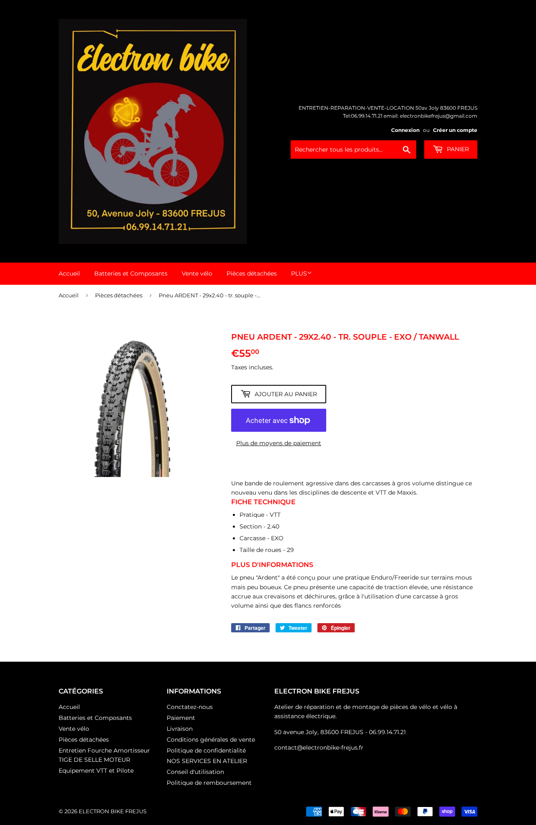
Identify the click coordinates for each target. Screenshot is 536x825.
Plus (299, 273)
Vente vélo (197, 273)
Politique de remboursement (209, 782)
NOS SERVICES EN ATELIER (207, 761)
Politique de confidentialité (206, 750)
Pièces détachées (252, 273)
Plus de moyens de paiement (278, 443)
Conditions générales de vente (211, 739)
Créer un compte (455, 130)
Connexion (405, 130)
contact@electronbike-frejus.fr (318, 747)
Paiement (181, 718)
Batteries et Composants (131, 273)
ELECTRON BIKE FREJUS (113, 811)
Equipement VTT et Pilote (96, 770)
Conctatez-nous (190, 707)
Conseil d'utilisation (195, 772)
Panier (457, 149)
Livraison (180, 728)
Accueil (69, 273)
